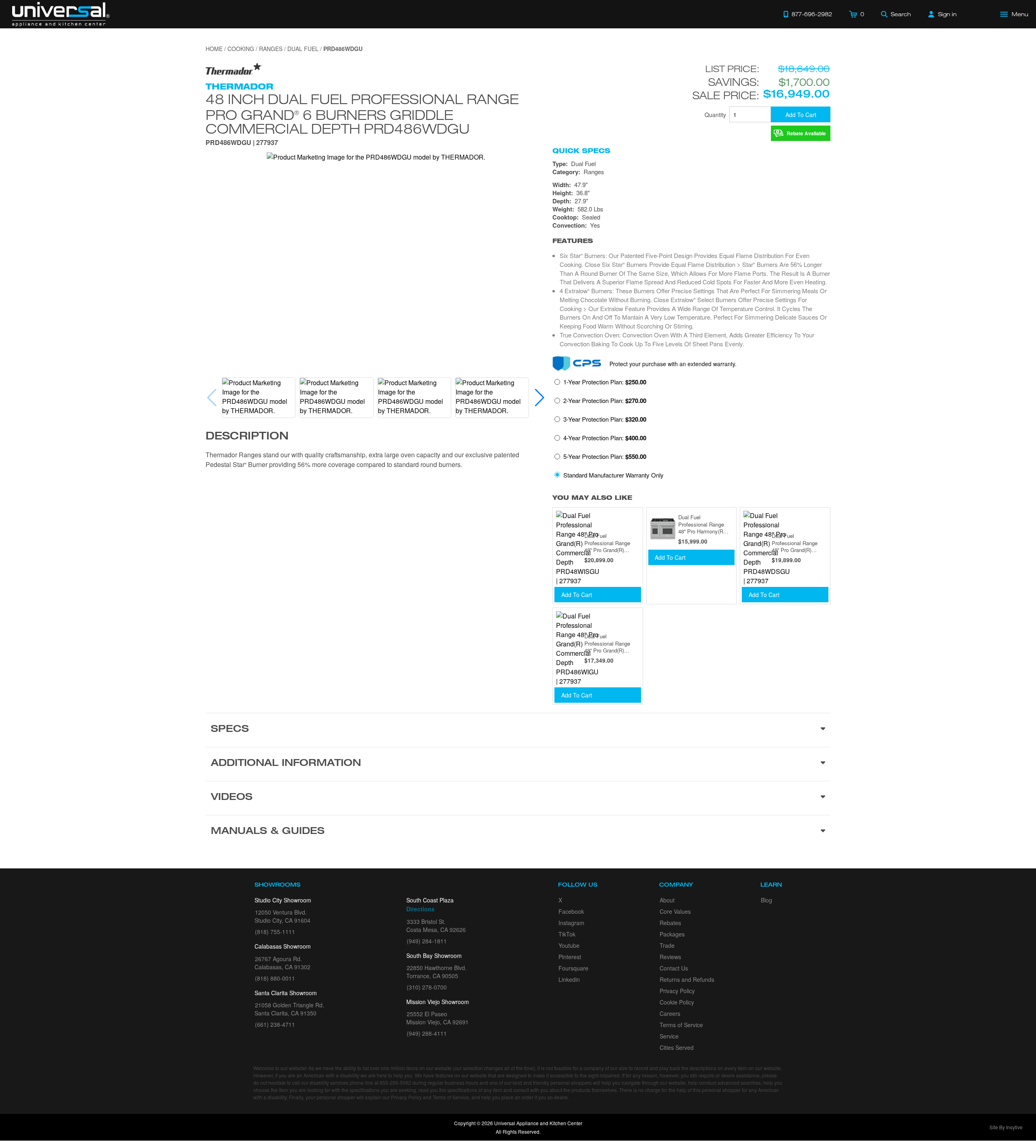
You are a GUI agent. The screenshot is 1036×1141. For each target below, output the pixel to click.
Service (669, 1036)
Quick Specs (581, 150)
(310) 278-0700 (427, 987)
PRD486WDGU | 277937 (242, 143)
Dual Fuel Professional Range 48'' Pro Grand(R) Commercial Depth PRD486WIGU (607, 643)
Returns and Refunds (687, 979)
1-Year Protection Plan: (604, 381)
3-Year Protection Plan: (604, 419)
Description (247, 437)
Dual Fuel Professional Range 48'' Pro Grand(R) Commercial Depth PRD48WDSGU (794, 543)
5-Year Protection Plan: (604, 456)
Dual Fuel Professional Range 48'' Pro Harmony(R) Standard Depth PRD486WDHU (701, 524)
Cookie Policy (677, 1002)
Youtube (569, 945)
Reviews (670, 957)
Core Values (675, 911)
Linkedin (569, 979)
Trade (667, 945)
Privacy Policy (677, 991)
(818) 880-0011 (275, 978)
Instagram (571, 923)
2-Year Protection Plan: (604, 400)
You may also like (592, 498)
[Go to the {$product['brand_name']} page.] (234, 68)
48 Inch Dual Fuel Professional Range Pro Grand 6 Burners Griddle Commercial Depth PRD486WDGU (362, 113)
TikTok (566, 934)
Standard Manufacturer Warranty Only (613, 475)
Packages (672, 934)
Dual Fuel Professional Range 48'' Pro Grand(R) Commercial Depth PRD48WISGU (607, 543)
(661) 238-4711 (275, 1024)
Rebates (670, 923)
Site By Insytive (1006, 1127)
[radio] (600, 384)
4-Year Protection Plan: (604, 437)
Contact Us (674, 968)
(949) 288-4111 (427, 1033)
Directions (420, 909)
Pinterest (569, 957)
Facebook (571, 911)
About (667, 900)
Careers (670, 1013)
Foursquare (573, 968)
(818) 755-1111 (275, 932)
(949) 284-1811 (427, 941)
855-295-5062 (395, 1082)
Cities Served (677, 1047)
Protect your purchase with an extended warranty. (673, 364)
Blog (766, 900)
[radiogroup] (691, 430)
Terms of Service (681, 1025)
